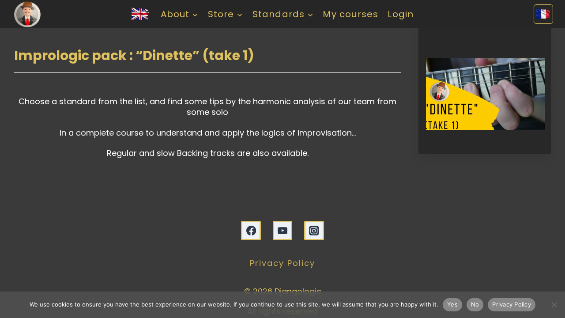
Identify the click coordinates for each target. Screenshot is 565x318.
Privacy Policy (282, 263)
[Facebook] (251, 231)
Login (401, 14)
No (475, 304)
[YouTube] (283, 231)
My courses (350, 14)
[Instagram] (314, 231)
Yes (452, 304)
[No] (554, 304)
